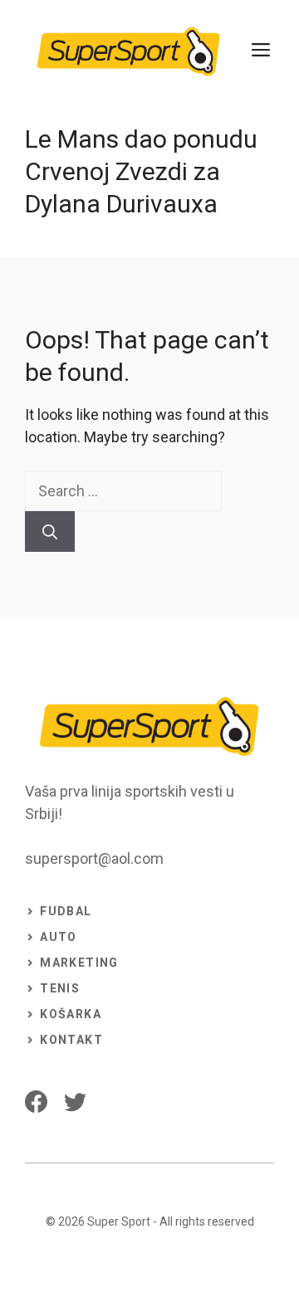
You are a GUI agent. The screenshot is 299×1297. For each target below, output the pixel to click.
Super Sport (118, 1221)
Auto (58, 936)
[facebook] (36, 1101)
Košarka (70, 1014)
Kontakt (71, 1039)
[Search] (50, 531)
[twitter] (75, 1101)
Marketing (79, 962)
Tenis (60, 988)
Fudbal (65, 911)
